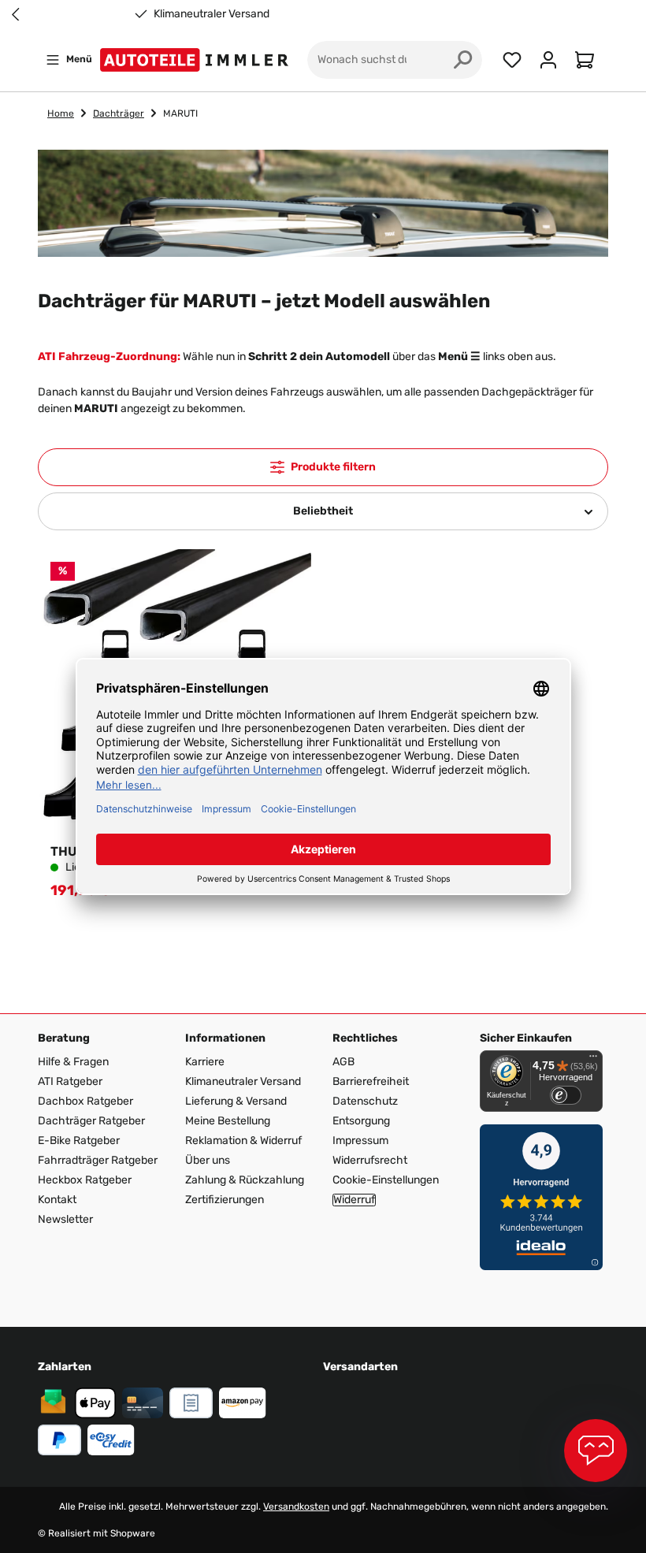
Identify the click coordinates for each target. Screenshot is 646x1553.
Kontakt (57, 1199)
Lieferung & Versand (236, 1101)
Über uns (207, 1160)
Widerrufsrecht (369, 1160)
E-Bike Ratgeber (79, 1140)
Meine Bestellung (227, 1121)
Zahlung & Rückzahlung (244, 1180)
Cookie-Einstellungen (385, 1180)
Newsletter (65, 1219)
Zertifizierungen (224, 1199)
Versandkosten (296, 1506)
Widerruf (354, 1200)
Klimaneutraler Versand (211, 14)
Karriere (205, 1061)
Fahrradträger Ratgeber (98, 1160)
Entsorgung (361, 1121)
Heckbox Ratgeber (85, 1180)
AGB (343, 1061)
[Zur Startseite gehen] (197, 60)
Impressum (360, 1140)
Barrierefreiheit (370, 1081)
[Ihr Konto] (548, 60)
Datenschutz (365, 1101)
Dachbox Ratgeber (85, 1101)
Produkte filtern (333, 467)
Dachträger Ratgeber (91, 1121)
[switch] (565, 1095)
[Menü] (593, 1059)
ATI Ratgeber (70, 1081)
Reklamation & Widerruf (243, 1140)
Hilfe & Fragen (73, 1061)
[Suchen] (463, 60)
